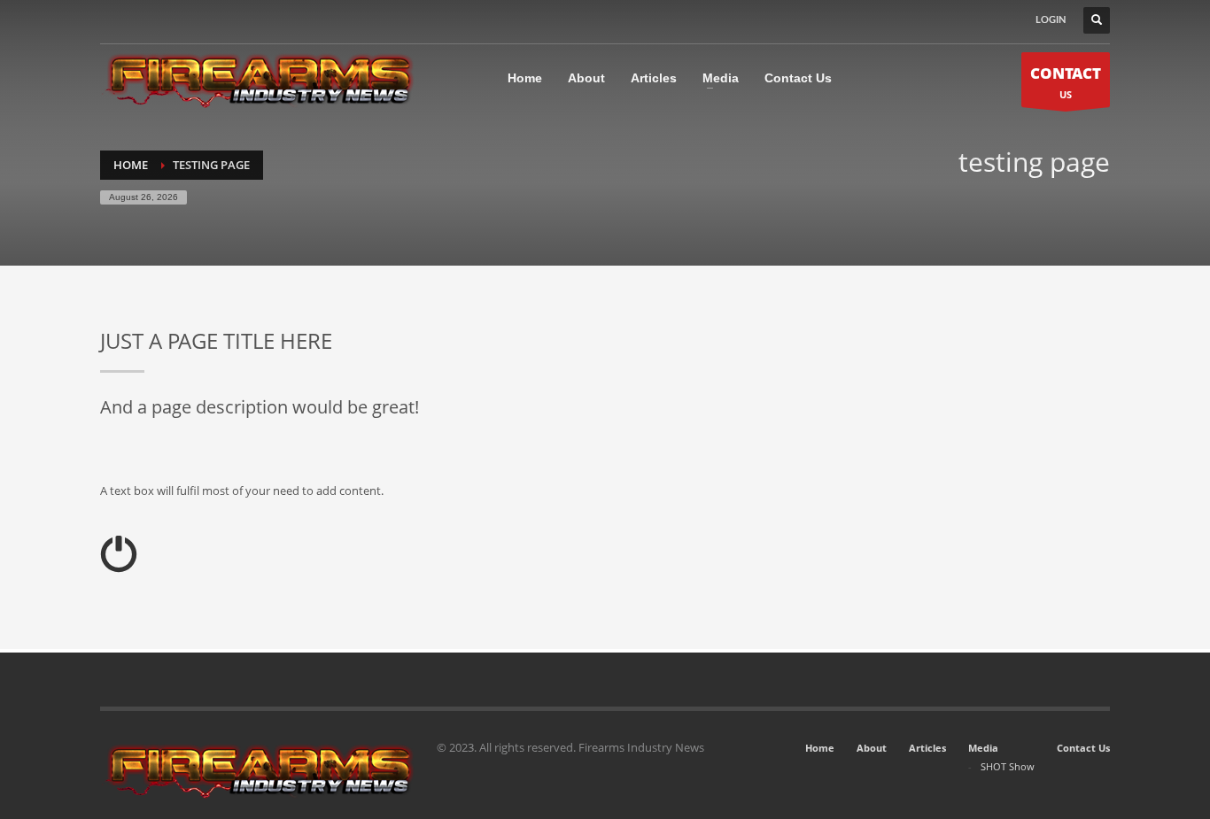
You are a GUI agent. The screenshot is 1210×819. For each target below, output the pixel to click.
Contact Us (1083, 747)
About (872, 747)
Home (819, 747)
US (1065, 82)
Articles (927, 747)
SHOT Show (1008, 766)
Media (983, 747)
